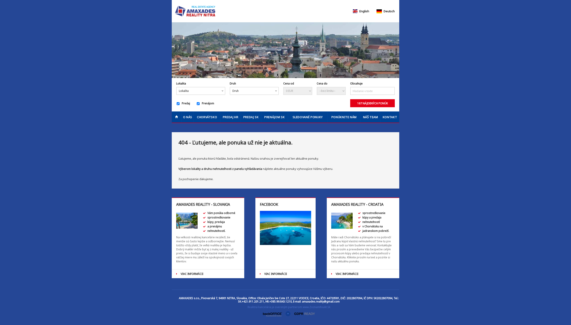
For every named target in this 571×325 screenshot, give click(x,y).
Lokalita (181, 83)
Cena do (322, 83)
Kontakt (390, 117)
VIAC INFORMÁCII (192, 274)
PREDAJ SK (251, 117)
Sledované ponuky (308, 117)
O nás (187, 117)
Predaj (186, 103)
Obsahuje (356, 83)
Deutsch (389, 11)
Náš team (370, 117)
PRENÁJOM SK (274, 117)
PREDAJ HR (230, 117)
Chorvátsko (207, 117)
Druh (233, 83)
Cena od (288, 83)
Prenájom (208, 103)
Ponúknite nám (344, 117)
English (364, 11)
